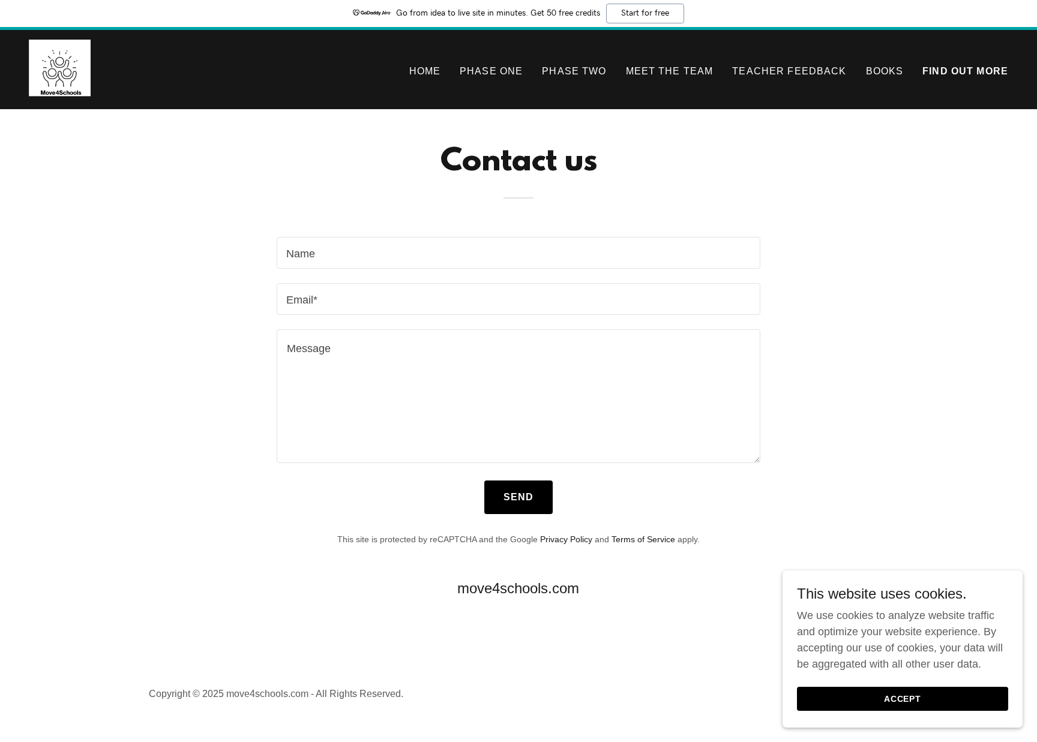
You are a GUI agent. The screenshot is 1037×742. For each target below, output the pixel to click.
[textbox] (518, 253)
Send (518, 497)
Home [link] (425, 71)
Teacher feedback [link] (789, 71)
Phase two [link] (574, 71)
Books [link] (885, 71)
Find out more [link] (965, 71)
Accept (903, 699)
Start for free (645, 13)
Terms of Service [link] (643, 539)
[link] (60, 69)
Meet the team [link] (670, 71)
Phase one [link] (491, 71)
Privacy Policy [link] (566, 539)
